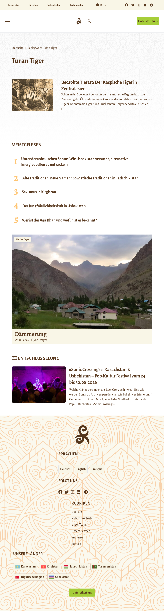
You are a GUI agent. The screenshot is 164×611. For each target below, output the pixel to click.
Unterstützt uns (148, 21)
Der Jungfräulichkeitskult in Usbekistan (54, 206)
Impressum (78, 537)
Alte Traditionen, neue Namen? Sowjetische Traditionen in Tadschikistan (80, 178)
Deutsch (65, 469)
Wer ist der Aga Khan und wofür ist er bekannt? (59, 220)
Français (97, 469)
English (81, 469)
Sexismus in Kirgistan (39, 192)
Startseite (17, 48)
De (101, 5)
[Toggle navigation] (7, 21)
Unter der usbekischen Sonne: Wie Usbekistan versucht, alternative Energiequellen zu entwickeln (74, 162)
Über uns (76, 511)
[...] (63, 108)
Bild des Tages (22, 239)
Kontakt (76, 543)
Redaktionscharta (82, 518)
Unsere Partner (80, 531)
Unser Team (78, 524)
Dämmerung (31, 334)
